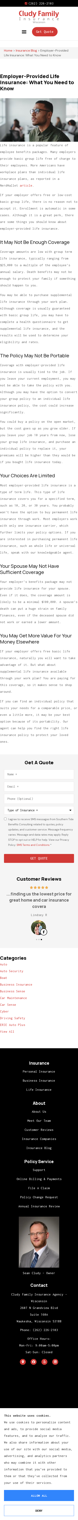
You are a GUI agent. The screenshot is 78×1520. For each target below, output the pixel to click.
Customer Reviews (39, 1129)
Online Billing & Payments (39, 1179)
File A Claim (39, 1188)
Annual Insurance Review (39, 1206)
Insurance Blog (26, 50)
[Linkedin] (55, 1362)
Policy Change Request (39, 1197)
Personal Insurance (39, 1071)
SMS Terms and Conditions (33, 845)
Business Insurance (39, 1080)
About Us (39, 1111)
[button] (24, 32)
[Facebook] (34, 1362)
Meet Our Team (39, 1120)
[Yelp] (44, 1362)
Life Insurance (39, 1089)
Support (39, 1170)
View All (7, 1031)
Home (8, 50)
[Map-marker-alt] (23, 1362)
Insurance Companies (39, 1139)
